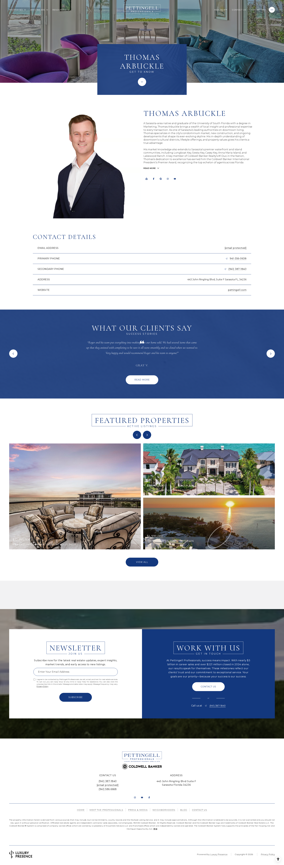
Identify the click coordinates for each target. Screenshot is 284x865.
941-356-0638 (238, 258)
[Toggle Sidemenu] (272, 10)
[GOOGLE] (161, 179)
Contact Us (239, 10)
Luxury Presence (218, 854)
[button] (208, 686)
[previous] (137, 435)
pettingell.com (237, 290)
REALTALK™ (220, 10)
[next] (147, 435)
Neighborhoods (164, 810)
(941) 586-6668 (108, 789)
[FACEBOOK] (153, 179)
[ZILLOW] (146, 179)
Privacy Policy (42, 686)
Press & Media (138, 810)
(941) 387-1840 (258, 10)
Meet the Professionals (106, 810)
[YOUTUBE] (175, 179)
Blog (183, 810)
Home (81, 810)
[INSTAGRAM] (168, 179)
